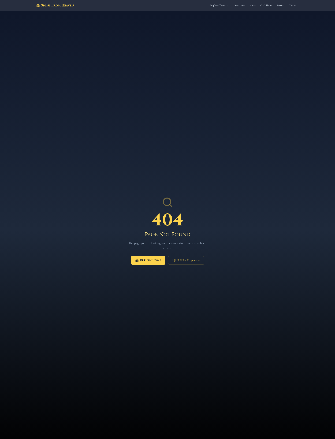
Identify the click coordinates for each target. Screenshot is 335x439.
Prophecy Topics (218, 5)
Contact (293, 5)
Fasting (280, 5)
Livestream (239, 5)
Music (252, 5)
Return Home (150, 260)
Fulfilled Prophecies (188, 260)
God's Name (266, 5)
